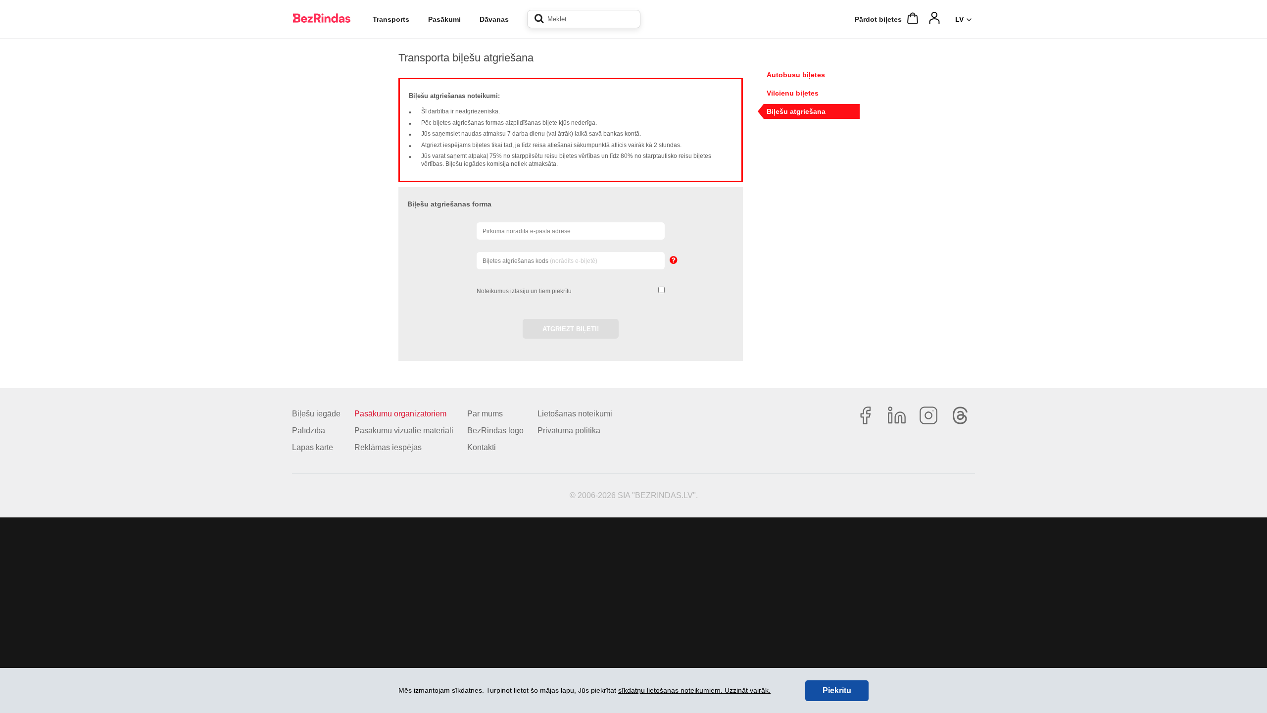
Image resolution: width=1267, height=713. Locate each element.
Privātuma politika (568, 430)
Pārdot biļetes (878, 19)
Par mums (485, 413)
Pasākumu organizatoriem (400, 413)
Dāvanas (494, 19)
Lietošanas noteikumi (574, 413)
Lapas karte (312, 447)
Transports (391, 19)
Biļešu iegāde (316, 413)
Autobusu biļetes (796, 75)
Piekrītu (837, 690)
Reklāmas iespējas (388, 447)
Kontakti (481, 447)
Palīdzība (308, 430)
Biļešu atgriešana (796, 111)
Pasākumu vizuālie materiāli (403, 430)
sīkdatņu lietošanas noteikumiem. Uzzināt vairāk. (694, 690)
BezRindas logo (495, 430)
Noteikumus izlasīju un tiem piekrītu (524, 291)
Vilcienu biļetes (793, 93)
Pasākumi (444, 19)
